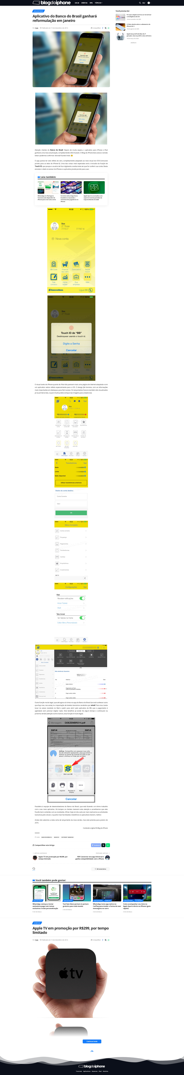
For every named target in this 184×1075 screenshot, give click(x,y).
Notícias (37, 1052)
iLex (36, 28)
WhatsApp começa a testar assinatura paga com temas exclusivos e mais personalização (45, 906)
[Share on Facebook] (102, 28)
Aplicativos (38, 11)
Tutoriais (138, 900)
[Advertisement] (133, 73)
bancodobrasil (47, 837)
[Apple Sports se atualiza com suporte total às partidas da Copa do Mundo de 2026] (94, 187)
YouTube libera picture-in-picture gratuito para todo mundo (76, 905)
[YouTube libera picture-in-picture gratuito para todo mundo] (77, 892)
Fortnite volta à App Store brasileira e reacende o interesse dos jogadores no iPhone (69, 198)
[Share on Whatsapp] (108, 28)
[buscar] (140, 3)
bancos (56, 837)
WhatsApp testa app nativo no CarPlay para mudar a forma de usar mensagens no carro (107, 906)
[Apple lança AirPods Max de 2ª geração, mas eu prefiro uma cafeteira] (120, 36)
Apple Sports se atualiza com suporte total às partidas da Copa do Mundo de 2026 (93, 197)
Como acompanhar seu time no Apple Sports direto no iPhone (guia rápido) (136, 906)
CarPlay (107, 900)
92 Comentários (101, 869)
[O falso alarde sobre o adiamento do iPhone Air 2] (120, 27)
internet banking (67, 837)
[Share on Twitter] (105, 28)
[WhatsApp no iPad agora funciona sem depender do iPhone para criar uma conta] (48, 187)
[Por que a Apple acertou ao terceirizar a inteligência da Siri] (120, 17)
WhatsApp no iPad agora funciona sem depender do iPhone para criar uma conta (47, 197)
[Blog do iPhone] (52, 3)
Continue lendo (92, 1041)
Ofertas (37, 923)
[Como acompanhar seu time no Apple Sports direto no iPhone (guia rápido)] (137, 892)
